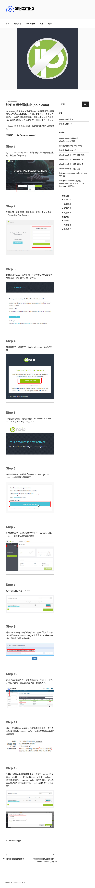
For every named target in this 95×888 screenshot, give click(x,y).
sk (16, 101)
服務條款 (67, 204)
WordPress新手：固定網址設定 (71, 164)
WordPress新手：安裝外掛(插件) (72, 155)
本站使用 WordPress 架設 (15, 882)
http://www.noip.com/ (25, 134)
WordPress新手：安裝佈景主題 (71, 159)
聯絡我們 (67, 229)
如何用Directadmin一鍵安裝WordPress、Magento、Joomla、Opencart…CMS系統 (72, 183)
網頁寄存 (17, 23)
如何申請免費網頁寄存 (67, 150)
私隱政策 (67, 208)
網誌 (50, 23)
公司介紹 (67, 199)
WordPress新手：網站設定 (69, 168)
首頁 (7, 23)
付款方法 (67, 212)
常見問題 (67, 225)
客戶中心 (67, 220)
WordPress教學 (15, 841)
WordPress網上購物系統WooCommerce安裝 (68, 139)
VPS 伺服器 (30, 23)
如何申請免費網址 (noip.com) (70, 145)
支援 (41, 23)
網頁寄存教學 (64, 124)
